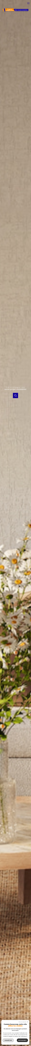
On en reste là (22, 1022)
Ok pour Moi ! (22, 1040)
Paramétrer (8, 1040)
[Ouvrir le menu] (29, 3)
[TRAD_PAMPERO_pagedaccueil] (15, 11)
